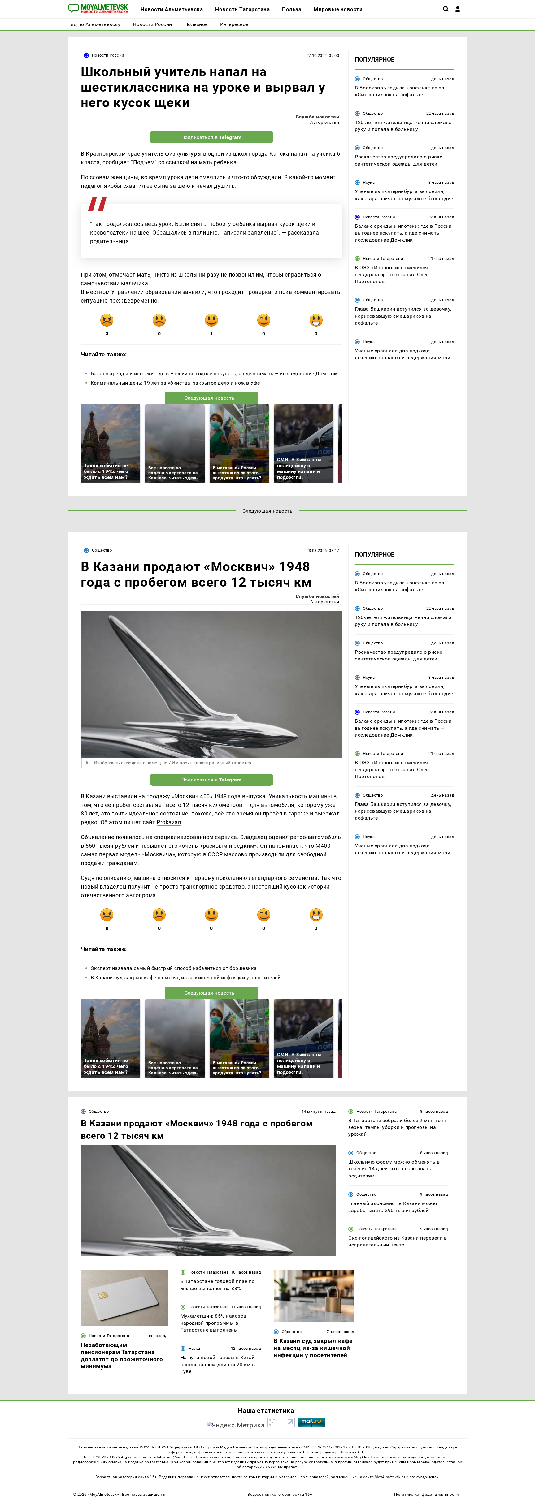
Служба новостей (317, 117)
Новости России (108, 55)
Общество (373, 78)
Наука (369, 182)
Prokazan (169, 822)
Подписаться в (211, 137)
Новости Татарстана (383, 258)
